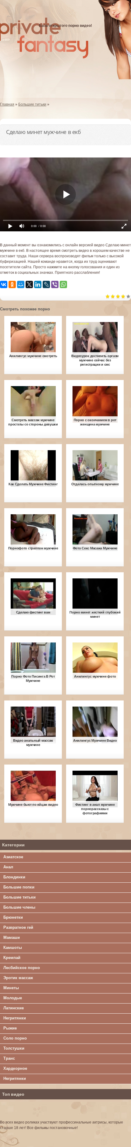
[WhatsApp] (63, 284)
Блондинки (14, 877)
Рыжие (10, 1028)
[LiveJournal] (46, 284)
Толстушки (13, 1048)
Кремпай (11, 957)
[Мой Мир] (20, 284)
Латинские (13, 1008)
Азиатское (13, 857)
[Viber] (54, 284)
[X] (29, 284)
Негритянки (14, 1018)
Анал (8, 867)
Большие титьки (19, 897)
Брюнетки (13, 917)
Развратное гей (18, 927)
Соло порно (15, 1038)
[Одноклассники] (12, 284)
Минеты (11, 988)
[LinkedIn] (37, 284)
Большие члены (19, 907)
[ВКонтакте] (3, 284)
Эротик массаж (18, 977)
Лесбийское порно (21, 967)
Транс (9, 1058)
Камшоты (12, 947)
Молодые (12, 998)
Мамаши (11, 937)
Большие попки (18, 887)
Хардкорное (15, 1068)
